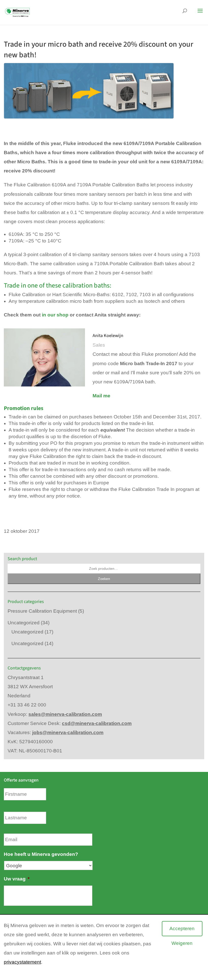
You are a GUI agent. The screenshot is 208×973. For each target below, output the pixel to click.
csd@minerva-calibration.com (97, 723)
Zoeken (104, 579)
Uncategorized (24, 622)
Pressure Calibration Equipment (42, 611)
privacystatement (22, 962)
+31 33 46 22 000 (27, 704)
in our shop (55, 314)
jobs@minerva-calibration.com (67, 732)
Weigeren (182, 943)
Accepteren (182, 928)
